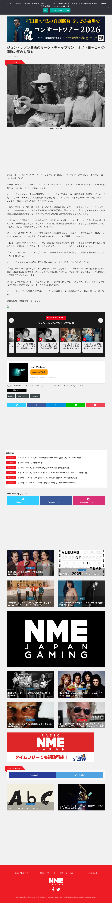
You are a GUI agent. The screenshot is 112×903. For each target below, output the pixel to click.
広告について (44, 873)
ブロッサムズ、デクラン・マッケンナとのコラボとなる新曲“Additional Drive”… (48, 482)
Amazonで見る (39, 372)
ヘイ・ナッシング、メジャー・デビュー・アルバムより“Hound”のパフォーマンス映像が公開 (52, 472)
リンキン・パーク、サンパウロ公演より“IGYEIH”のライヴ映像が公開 (43, 467)
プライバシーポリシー (67, 873)
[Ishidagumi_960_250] (56, 29)
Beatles (11, 396)
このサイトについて (21, 873)
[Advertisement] (56, 152)
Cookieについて (91, 873)
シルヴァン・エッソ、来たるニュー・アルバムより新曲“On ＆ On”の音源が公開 (47, 477)
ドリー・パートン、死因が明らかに (31, 462)
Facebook (33, 774)
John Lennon (22, 396)
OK (45, 10)
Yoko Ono (34, 396)
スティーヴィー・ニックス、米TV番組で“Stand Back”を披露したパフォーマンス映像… (50, 457)
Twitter (81, 774)
